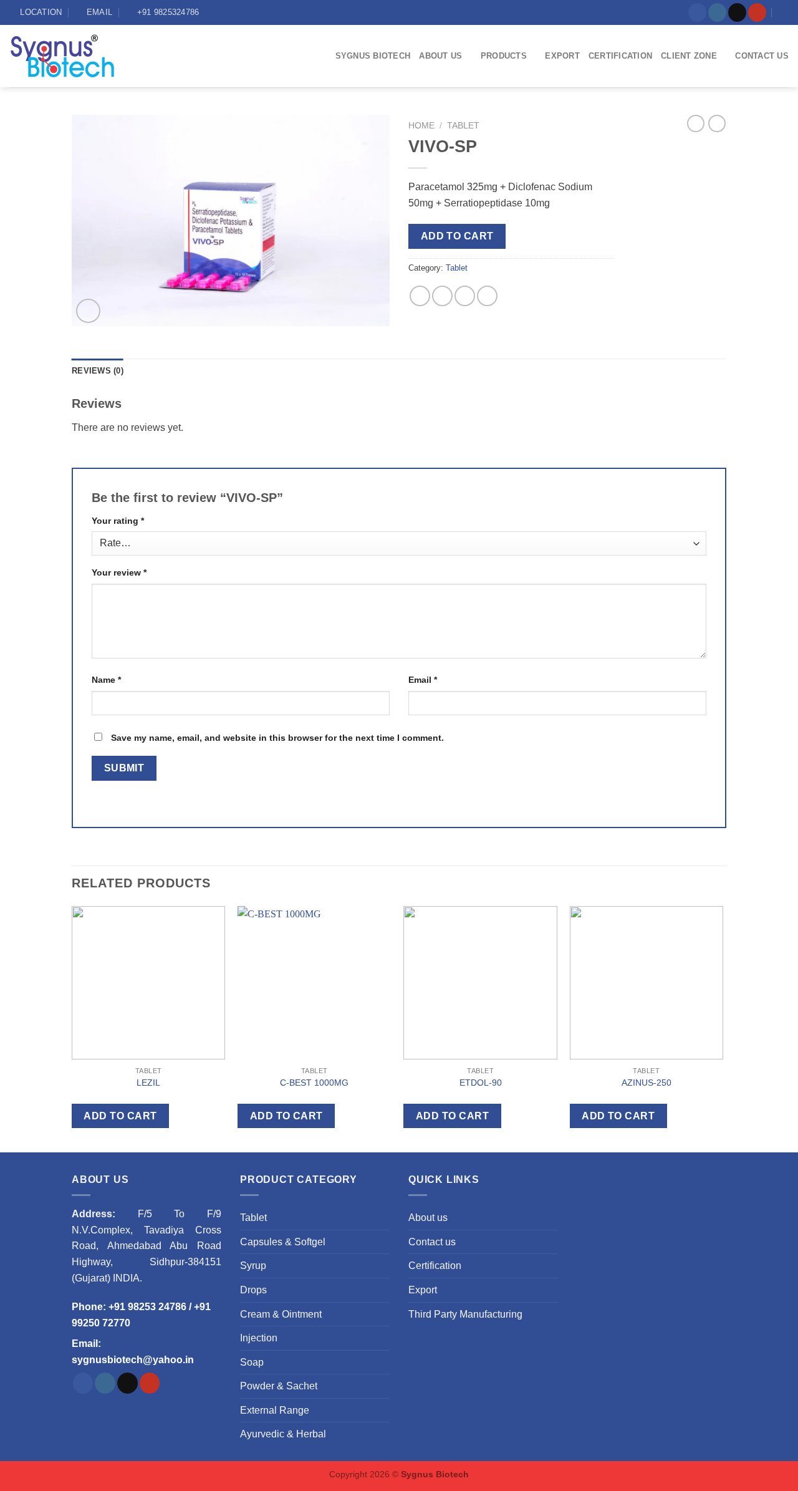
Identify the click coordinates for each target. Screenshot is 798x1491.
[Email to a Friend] (464, 296)
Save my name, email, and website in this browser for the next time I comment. (277, 738)
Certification (620, 55)
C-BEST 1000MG (314, 1083)
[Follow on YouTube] (757, 12)
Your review (119, 572)
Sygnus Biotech (373, 55)
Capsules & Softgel (282, 1242)
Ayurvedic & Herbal (283, 1434)
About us (440, 55)
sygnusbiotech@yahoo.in (133, 1359)
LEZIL (148, 1083)
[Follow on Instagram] (717, 12)
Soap (252, 1362)
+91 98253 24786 (147, 1306)
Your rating (118, 521)
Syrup (253, 1265)
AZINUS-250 (646, 1083)
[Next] (722, 1027)
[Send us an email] (737, 12)
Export (562, 55)
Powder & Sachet (278, 1386)
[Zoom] (88, 311)
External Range (274, 1410)
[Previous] (72, 1027)
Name (106, 680)
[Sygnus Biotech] (74, 56)
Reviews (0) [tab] (97, 370)
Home (421, 125)
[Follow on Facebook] (697, 12)
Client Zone (689, 55)
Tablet (463, 125)
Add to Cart (457, 236)
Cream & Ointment (281, 1314)
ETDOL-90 (480, 1083)
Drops (253, 1290)
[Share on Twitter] (442, 296)
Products (504, 55)
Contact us (762, 55)
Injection (258, 1338)
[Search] (784, 12)
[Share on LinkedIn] (487, 296)
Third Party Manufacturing (465, 1314)
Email (422, 680)
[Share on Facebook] (420, 296)
